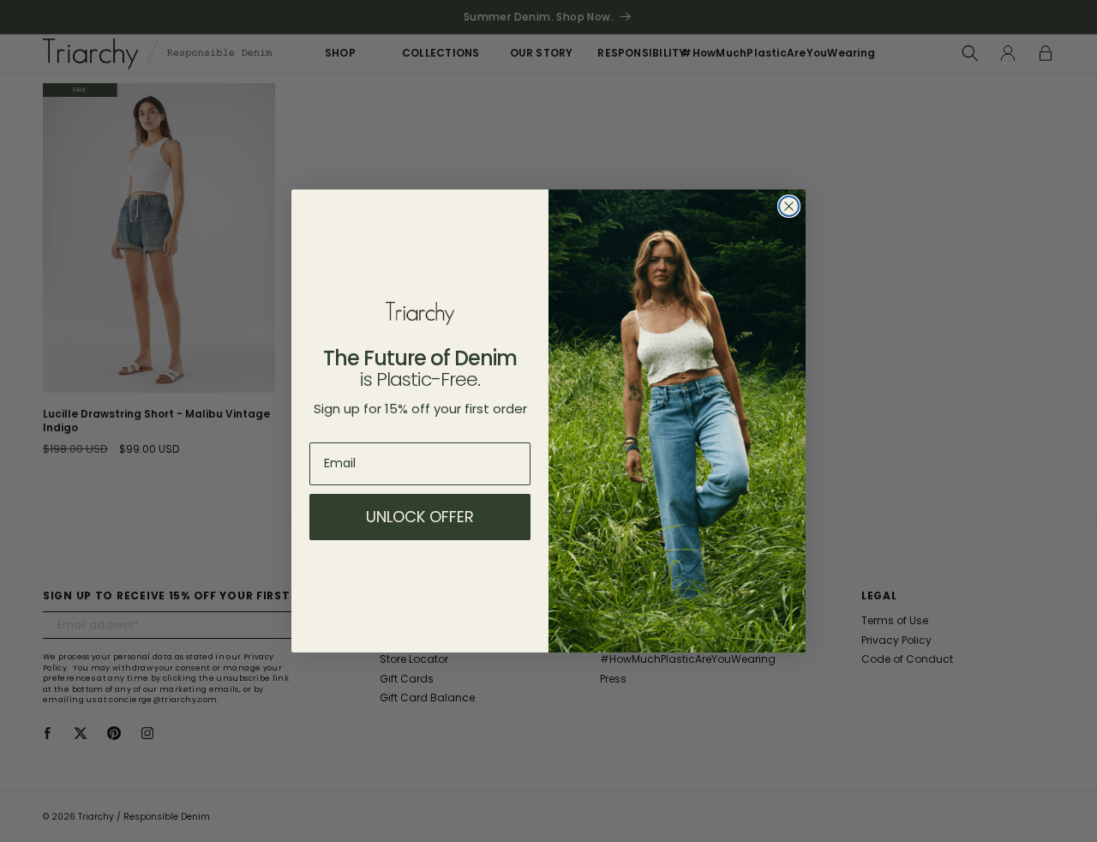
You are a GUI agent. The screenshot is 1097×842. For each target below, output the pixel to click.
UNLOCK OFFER (420, 516)
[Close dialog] (789, 206)
